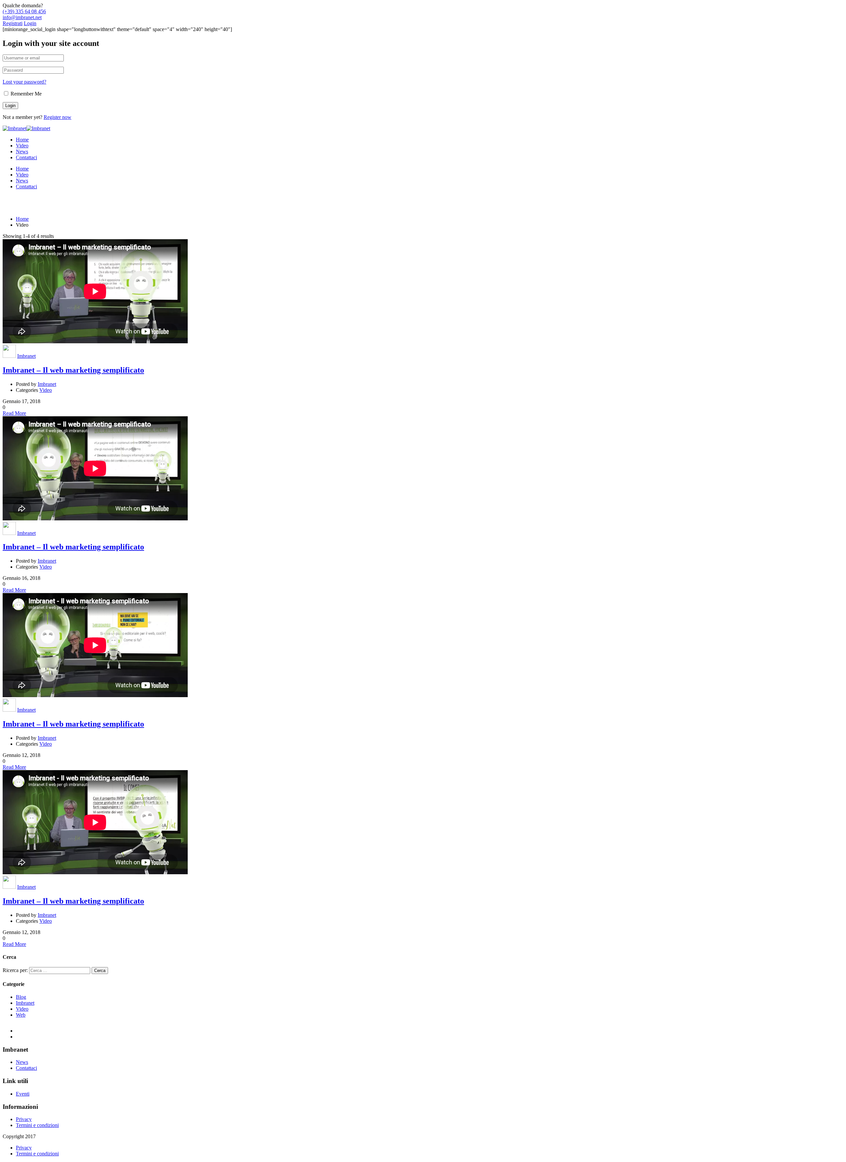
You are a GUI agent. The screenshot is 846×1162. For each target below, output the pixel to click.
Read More (14, 413)
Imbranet (26, 356)
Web (20, 1015)
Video (22, 145)
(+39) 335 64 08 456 (24, 11)
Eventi (22, 1094)
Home (22, 139)
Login (30, 23)
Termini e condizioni (37, 1125)
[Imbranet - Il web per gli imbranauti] (14, 128)
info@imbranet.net (22, 17)
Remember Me (25, 93)
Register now (57, 117)
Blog (21, 997)
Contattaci (26, 157)
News (22, 151)
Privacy (24, 1119)
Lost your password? (24, 82)
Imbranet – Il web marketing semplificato (73, 370)
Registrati (12, 23)
